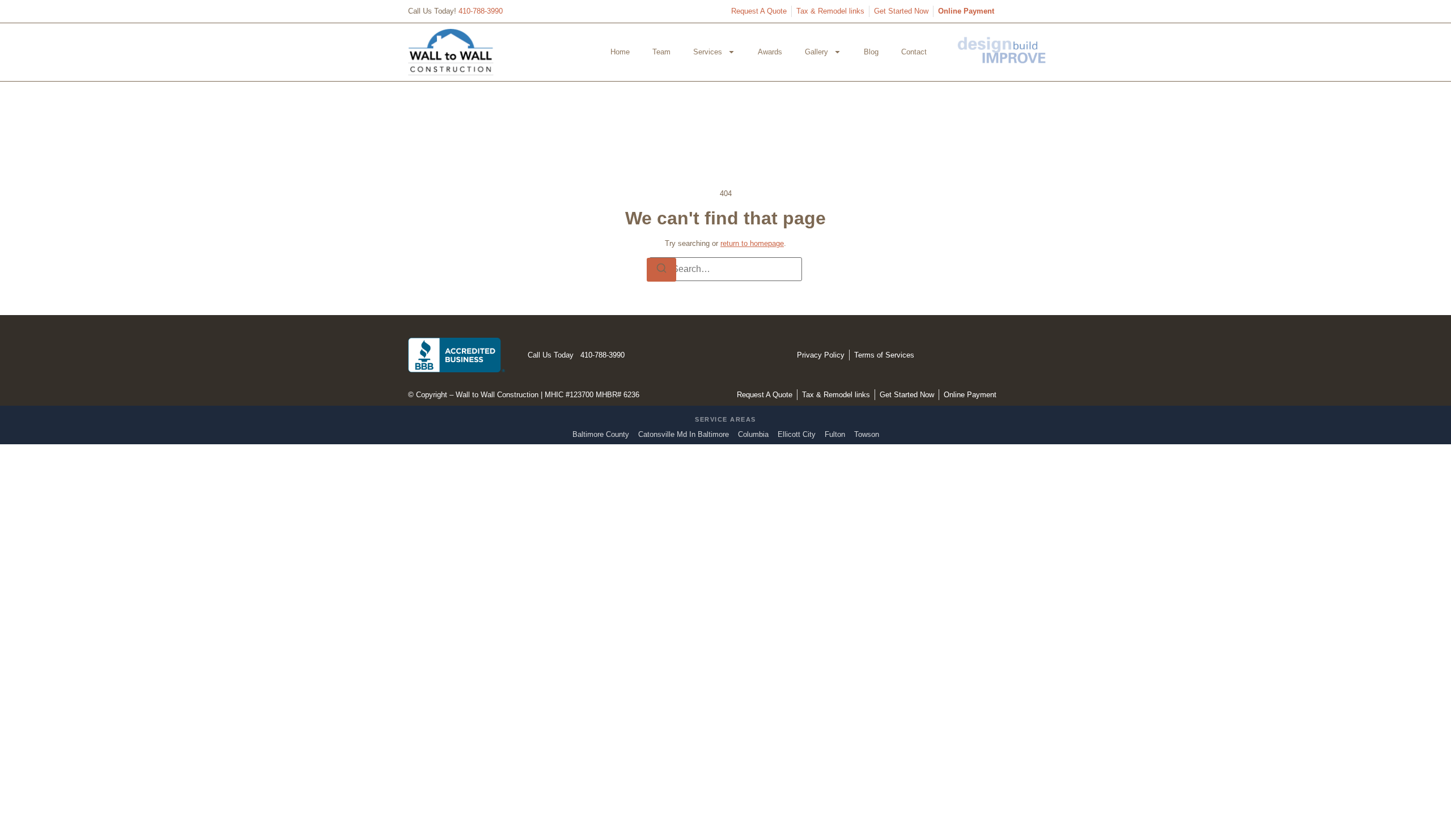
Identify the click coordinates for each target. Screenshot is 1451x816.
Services (707, 52)
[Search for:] (725, 269)
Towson (866, 434)
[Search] (661, 270)
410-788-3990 (481, 11)
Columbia (753, 434)
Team (661, 52)
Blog (871, 52)
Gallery (816, 52)
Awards (770, 52)
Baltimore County (600, 434)
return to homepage (752, 243)
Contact (914, 52)
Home (620, 52)
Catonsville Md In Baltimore (683, 434)
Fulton (835, 434)
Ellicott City (797, 434)
